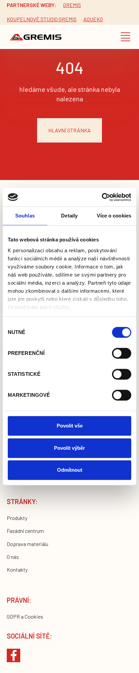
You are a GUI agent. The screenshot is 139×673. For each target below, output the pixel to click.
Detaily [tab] (69, 215)
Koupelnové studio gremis (42, 19)
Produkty (17, 518)
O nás (13, 556)
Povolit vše (70, 426)
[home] (34, 37)
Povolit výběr (69, 448)
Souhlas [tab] (25, 215)
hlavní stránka (69, 130)
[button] (125, 37)
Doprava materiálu (27, 544)
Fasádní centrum (25, 530)
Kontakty (17, 569)
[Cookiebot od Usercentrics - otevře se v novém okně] (101, 197)
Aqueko (93, 19)
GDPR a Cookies (25, 616)
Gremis (72, 5)
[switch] (121, 353)
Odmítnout (69, 470)
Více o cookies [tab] (114, 215)
